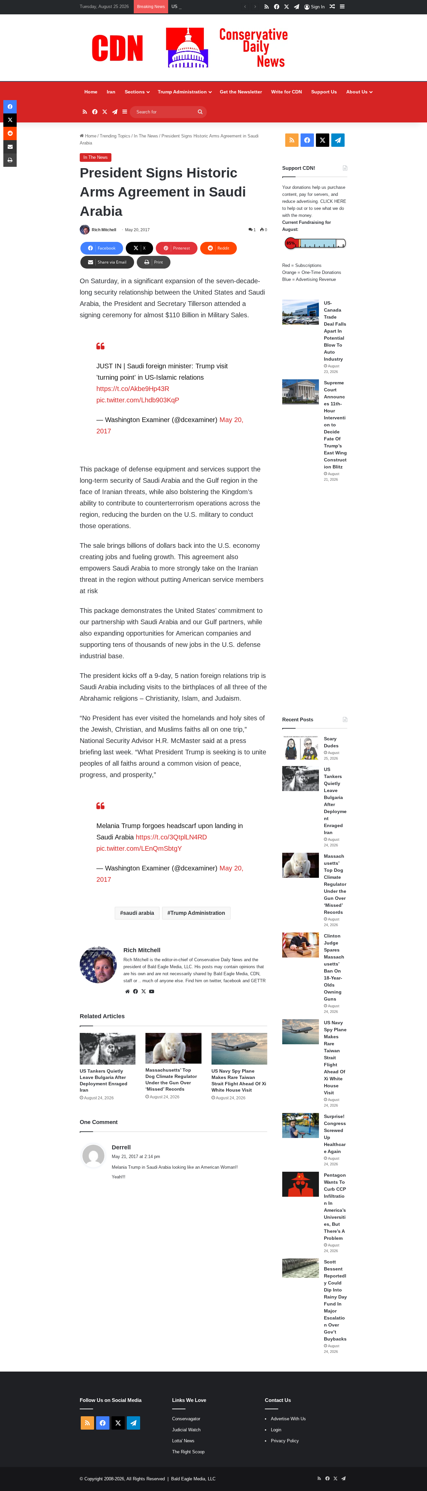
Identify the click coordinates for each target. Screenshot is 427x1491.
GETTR (258, 980)
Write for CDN (286, 91)
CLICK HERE (333, 201)
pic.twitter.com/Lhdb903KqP (137, 400)
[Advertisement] (314, 599)
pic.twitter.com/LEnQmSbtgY (139, 848)
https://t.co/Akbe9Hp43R (132, 388)
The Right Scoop (188, 1451)
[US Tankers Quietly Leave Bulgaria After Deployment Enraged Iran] (107, 1048)
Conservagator (186, 1418)
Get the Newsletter (241, 91)
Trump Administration (182, 91)
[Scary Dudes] (300, 747)
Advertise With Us (288, 1418)
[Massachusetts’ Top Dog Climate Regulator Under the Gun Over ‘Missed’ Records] (173, 1048)
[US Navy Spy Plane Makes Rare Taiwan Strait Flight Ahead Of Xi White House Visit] (239, 1048)
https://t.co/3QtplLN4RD (171, 837)
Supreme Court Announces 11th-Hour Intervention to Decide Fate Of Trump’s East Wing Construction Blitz (335, 424)
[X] (143, 992)
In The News (146, 135)
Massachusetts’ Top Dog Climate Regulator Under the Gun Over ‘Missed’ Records (335, 884)
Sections (135, 91)
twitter (215, 980)
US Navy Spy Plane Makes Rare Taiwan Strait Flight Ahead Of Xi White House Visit (335, 1057)
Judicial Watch (186, 1429)
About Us (357, 91)
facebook (232, 980)
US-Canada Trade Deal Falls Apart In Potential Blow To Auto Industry (335, 331)
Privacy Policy (285, 1440)
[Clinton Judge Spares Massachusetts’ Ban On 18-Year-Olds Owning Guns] (300, 945)
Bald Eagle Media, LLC (193, 1478)
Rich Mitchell (104, 230)
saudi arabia (138, 913)
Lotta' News (183, 1440)
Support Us (324, 91)
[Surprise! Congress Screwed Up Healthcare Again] (300, 1125)
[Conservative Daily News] (193, 48)
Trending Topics (115, 135)
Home (90, 91)
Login (276, 1429)
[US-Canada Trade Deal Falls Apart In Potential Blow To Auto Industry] (300, 312)
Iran (111, 91)
